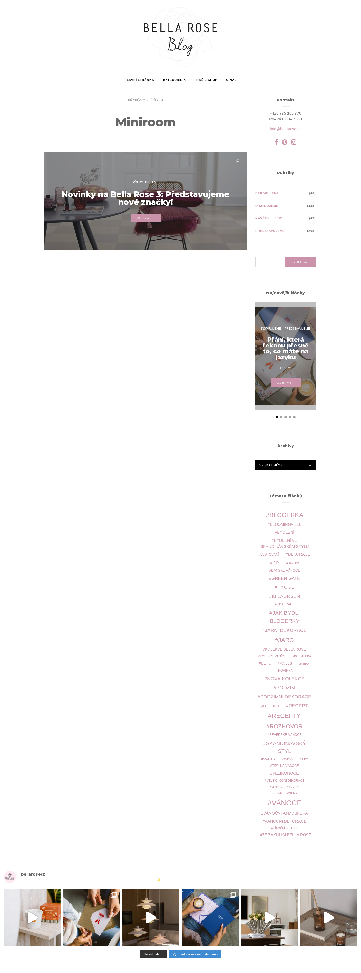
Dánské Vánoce (285, 570)
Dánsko (293, 563)
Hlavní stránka (139, 80)
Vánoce (287, 803)
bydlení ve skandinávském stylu (284, 543)
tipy (305, 759)
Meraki (305, 663)
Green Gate (285, 578)
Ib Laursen (286, 596)
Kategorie (172, 80)
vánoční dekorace (285, 821)
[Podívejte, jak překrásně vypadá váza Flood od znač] (269, 917)
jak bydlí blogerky (285, 617)
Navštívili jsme (269, 218)
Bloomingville (286, 524)
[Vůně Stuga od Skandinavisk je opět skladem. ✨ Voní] (328, 917)
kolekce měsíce (273, 656)
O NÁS (231, 80)
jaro (286, 640)
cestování (269, 554)
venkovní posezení (285, 787)
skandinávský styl (286, 747)
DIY (276, 562)
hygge (285, 587)
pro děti (271, 706)
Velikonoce (285, 773)
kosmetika (302, 656)
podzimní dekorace (285, 696)
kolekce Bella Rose (285, 649)
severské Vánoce (285, 735)
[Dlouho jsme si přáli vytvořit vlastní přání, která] (91, 917)
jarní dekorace (286, 630)
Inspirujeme (266, 206)
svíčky (288, 759)
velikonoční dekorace (285, 780)
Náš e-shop (206, 80)
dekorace (299, 554)
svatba (269, 759)
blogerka (286, 514)
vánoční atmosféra (285, 813)
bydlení (285, 532)
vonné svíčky (285, 793)
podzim (285, 687)
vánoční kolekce (285, 828)
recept (298, 705)
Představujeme (145, 182)
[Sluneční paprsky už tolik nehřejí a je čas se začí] (32, 917)
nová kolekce (286, 678)
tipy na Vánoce (285, 766)
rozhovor (286, 726)
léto (266, 663)
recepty (286, 715)
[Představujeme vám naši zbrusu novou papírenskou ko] (210, 917)
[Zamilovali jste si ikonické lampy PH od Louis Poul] (150, 917)
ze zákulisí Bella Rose (286, 835)
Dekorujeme (267, 193)
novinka (285, 670)
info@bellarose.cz (285, 129)
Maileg (286, 663)
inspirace (286, 604)
